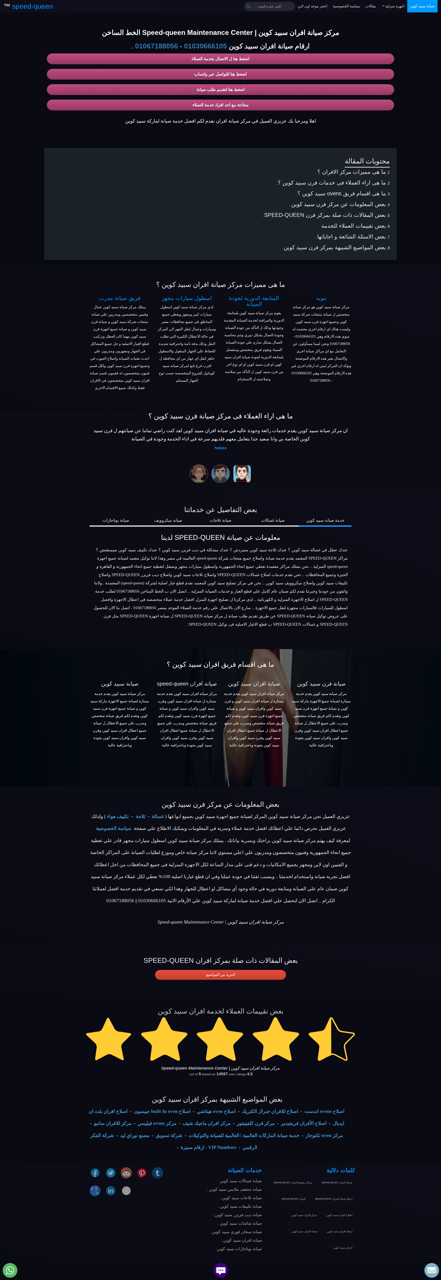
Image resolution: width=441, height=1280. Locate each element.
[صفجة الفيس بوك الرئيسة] (126, 1190)
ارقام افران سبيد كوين (339, 1231)
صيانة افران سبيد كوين (254, 684)
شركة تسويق (169, 1135)
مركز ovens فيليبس (157, 1123)
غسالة (158, 816)
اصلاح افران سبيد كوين (339, 1215)
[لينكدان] (110, 1190)
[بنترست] (141, 1172)
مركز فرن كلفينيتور (256, 1123)
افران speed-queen (293, 1198)
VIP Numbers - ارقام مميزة (208, 1147)
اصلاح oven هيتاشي (216, 1111)
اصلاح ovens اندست (325, 1111)
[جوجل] (95, 1190)
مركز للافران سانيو (113, 1123)
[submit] (248, 6)
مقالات (370, 6)
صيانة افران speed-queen (187, 684)
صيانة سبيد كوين (422, 6)
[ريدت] (126, 1172)
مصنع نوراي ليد (135, 1135)
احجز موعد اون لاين (312, 6)
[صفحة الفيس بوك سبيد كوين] (95, 1172)
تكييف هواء (118, 816)
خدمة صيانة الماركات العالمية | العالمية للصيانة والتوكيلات (244, 1135)
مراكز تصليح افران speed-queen (293, 1182)
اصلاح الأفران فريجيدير (304, 1123)
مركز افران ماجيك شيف (207, 1123)
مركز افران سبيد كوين (304, 1215)
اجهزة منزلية (394, 6)
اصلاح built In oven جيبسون (162, 1111)
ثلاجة (141, 816)
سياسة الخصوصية (346, 6)
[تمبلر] (157, 1172)
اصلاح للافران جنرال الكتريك (270, 1111)
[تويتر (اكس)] (110, 1172)
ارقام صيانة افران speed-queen (333, 1198)
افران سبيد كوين (343, 1247)
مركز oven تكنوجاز (324, 1135)
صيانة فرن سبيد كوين (321, 684)
